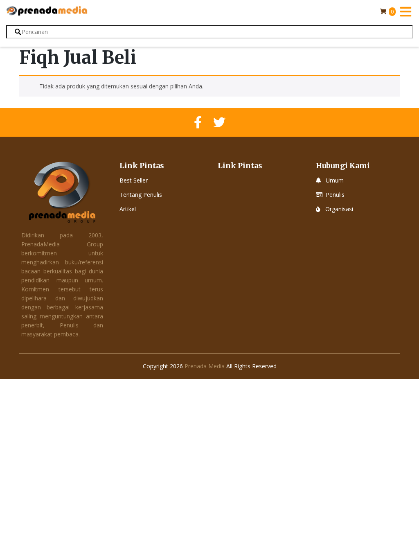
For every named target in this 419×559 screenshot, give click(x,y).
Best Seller (133, 180)
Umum (335, 180)
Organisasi (339, 209)
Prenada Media (205, 366)
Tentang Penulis (140, 194)
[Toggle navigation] (405, 11)
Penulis (335, 194)
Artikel (127, 209)
